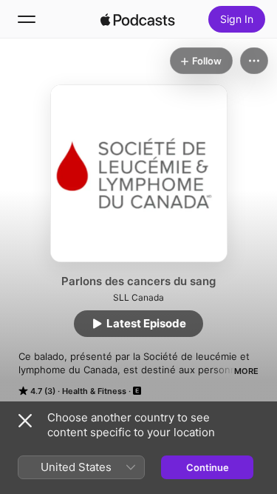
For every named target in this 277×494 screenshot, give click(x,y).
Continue (207, 467)
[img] (138, 19)
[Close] (25, 420)
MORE (246, 371)
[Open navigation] (26, 19)
